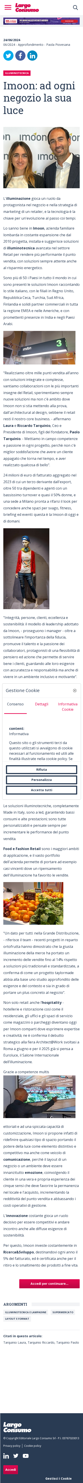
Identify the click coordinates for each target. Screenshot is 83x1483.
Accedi (10, 1469)
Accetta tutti (41, 790)
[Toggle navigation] (9, 7)
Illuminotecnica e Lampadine (25, 1312)
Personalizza (41, 780)
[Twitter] (8, 55)
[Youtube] (26, 1456)
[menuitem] (12, 1446)
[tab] (15, 706)
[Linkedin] (6, 1456)
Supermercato (62, 1312)
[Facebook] (20, 55)
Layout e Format (17, 1318)
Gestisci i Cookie (58, 1478)
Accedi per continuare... (49, 1283)
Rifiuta (41, 769)
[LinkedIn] (32, 55)
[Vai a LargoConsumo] (27, 7)
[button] (74, 690)
